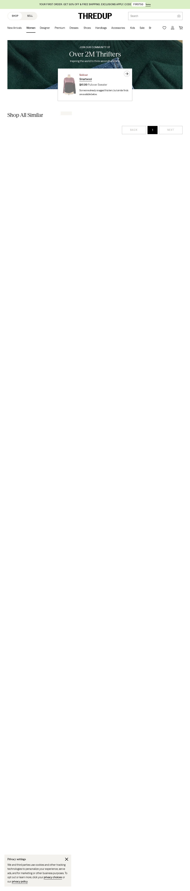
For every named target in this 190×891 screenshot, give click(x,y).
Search (134, 16)
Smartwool (85, 79)
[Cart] (181, 28)
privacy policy (20, 881)
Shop (15, 15)
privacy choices (53, 877)
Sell (30, 15)
